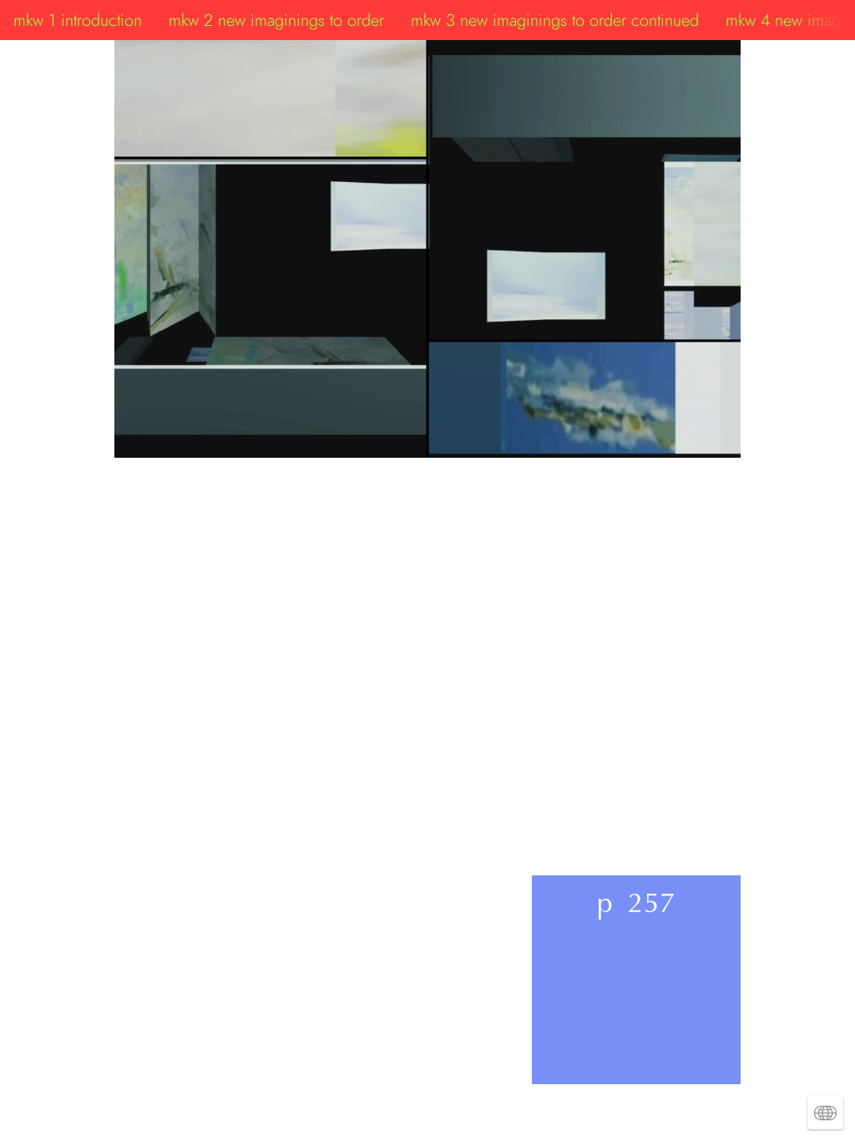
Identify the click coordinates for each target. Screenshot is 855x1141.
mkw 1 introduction (77, 20)
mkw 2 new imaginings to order (276, 20)
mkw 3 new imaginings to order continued (555, 20)
